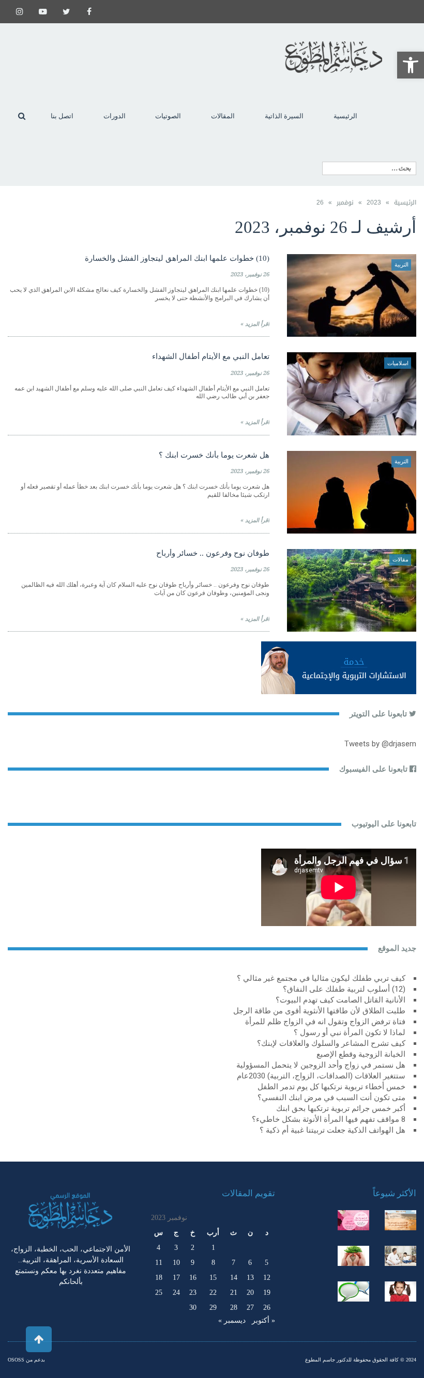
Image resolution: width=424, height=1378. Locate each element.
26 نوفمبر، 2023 (250, 274)
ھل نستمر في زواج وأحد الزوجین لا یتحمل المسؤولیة (320, 1065)
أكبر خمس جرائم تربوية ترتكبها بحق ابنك (340, 1108)
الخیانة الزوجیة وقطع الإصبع (360, 1054)
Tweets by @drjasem (380, 743)
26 (266, 1307)
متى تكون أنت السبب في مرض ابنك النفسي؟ (331, 1097)
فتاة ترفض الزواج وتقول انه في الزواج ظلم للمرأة (325, 1021)
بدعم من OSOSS (26, 1360)
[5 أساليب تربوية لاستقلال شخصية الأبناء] (400, 1256)
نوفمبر (345, 202)
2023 (374, 202)
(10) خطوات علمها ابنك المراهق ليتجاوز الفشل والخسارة (177, 258)
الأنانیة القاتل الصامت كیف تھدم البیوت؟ (340, 1000)
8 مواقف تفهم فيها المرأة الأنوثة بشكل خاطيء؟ (328, 1119)
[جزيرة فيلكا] (400, 1220)
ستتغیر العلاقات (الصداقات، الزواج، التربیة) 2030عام (321, 1076)
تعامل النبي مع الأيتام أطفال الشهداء (210, 356)
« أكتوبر (263, 1320)
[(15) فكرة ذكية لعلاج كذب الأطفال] (353, 1291)
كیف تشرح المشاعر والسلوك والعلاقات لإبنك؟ (331, 1043)
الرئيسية (405, 202)
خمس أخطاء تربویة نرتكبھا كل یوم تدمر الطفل (331, 1086)
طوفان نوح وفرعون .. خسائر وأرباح (212, 553)
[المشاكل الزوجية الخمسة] (353, 1220)
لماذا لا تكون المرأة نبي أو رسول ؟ (349, 1032)
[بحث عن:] (369, 168)
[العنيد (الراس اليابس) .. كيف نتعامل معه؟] (400, 1291)
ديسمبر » (232, 1320)
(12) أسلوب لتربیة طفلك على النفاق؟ (344, 989)
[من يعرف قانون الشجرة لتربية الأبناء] (353, 1256)
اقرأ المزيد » (254, 324)
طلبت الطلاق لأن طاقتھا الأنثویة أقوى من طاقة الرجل (319, 1010)
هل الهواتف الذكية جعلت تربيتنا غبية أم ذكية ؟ (332, 1130)
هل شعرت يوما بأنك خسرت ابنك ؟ (214, 455)
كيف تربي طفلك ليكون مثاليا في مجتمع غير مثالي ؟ (321, 978)
